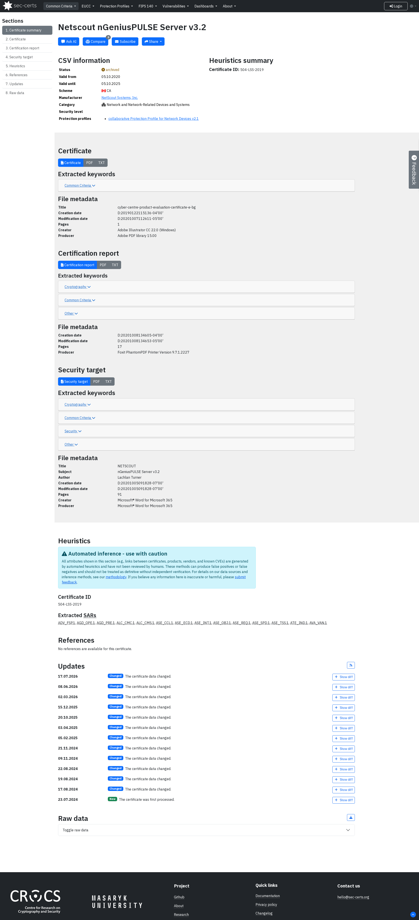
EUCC (87, 6)
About (228, 6)
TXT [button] (101, 163)
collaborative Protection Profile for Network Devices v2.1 (153, 118)
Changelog (264, 913)
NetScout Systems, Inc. (119, 97)
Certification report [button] (79, 265)
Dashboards (204, 6)
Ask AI (70, 41)
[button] (351, 665)
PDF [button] (89, 163)
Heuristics (17, 66)
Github (179, 897)
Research (181, 914)
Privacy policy (266, 904)
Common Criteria (59, 6)
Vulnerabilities (174, 6)
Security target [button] (76, 381)
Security (71, 431)
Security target (21, 57)
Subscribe (127, 41)
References (18, 75)
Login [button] (397, 6)
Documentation (268, 896)
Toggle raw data (75, 830)
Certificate (17, 39)
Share (153, 41)
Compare (99, 40)
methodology (116, 577)
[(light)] (412, 6)
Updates (16, 84)
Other (69, 313)
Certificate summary (25, 30)
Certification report (24, 48)
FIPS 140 (146, 6)
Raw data (16, 93)
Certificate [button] (72, 163)
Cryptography (76, 287)
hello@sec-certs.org (353, 897)
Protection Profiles (115, 6)
